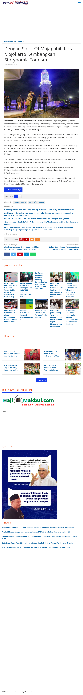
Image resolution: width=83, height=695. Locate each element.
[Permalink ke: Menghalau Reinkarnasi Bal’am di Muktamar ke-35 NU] (26, 304)
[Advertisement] (42, 22)
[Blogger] (32, 239)
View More (42, 380)
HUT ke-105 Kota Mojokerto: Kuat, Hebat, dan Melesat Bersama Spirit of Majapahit (36, 219)
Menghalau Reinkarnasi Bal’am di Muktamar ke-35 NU (26, 314)
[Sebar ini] (7, 254)
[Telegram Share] (26, 254)
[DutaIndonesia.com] (15, 3)
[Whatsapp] (33, 254)
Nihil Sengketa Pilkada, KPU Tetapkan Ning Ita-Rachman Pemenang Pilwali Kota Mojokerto (39, 210)
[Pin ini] (20, 254)
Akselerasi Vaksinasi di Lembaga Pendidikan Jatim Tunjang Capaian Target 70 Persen (21, 247)
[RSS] (37, 239)
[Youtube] (26, 239)
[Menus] (79, 2)
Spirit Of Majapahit (36, 202)
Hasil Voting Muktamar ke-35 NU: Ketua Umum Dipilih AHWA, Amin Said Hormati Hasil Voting (10, 290)
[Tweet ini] (13, 254)
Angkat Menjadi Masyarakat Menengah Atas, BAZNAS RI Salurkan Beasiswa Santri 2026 (26, 290)
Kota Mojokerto (20, 202)
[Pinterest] (21, 239)
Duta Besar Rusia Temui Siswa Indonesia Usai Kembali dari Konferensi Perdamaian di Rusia (56, 290)
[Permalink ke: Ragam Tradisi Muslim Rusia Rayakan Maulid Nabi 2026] (41, 304)
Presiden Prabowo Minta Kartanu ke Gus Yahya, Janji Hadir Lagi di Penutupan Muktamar (71, 290)
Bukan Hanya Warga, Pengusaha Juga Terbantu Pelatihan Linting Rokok (64, 247)
